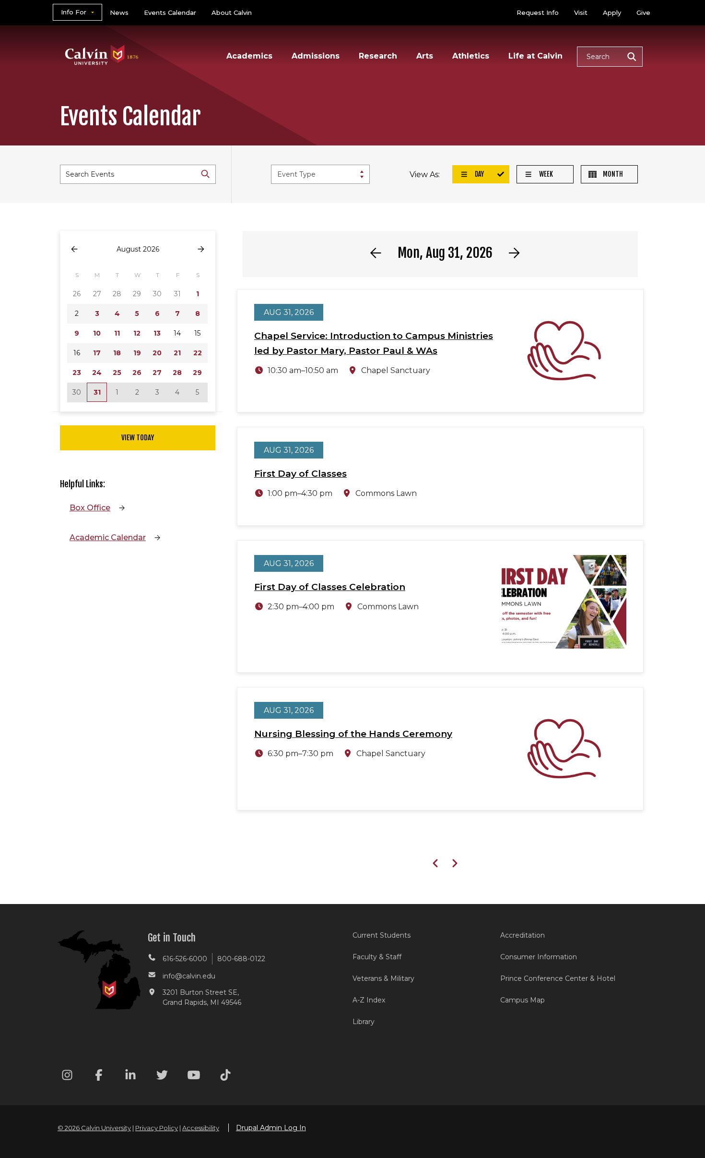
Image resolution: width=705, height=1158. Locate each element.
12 (137, 333)
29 (197, 372)
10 (97, 333)
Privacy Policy (156, 1128)
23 (76, 372)
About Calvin (232, 12)
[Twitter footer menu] (162, 1076)
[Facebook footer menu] (99, 1076)
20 (157, 353)
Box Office (90, 507)
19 (137, 353)
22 (197, 353)
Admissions (316, 55)
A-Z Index (368, 1000)
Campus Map (522, 1000)
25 (117, 372)
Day (478, 174)
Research (378, 55)
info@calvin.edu (189, 976)
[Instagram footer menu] (67, 1076)
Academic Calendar (108, 537)
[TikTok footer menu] (225, 1076)
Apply (612, 12)
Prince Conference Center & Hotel (557, 978)
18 (117, 353)
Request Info (538, 12)
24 (97, 372)
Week (545, 174)
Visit (581, 12)
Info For (73, 12)
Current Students (381, 935)
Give (643, 12)
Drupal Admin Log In (271, 1127)
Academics (249, 55)
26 (136, 372)
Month (612, 174)
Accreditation (522, 935)
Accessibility (200, 1128)
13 (157, 333)
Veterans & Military (383, 978)
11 (117, 333)
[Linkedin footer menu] (130, 1076)
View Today (137, 437)
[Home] (101, 42)
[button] (610, 57)
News (119, 12)
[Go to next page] (201, 249)
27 (157, 372)
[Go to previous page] (74, 249)
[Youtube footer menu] (194, 1076)
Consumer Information (538, 957)
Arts (424, 55)
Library (363, 1021)
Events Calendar (170, 12)
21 (177, 353)
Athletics (470, 55)
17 (97, 353)
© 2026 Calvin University (94, 1128)
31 (97, 392)
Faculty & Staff (376, 957)
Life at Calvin (535, 55)
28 (177, 372)
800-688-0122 (241, 958)
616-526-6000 (185, 958)
